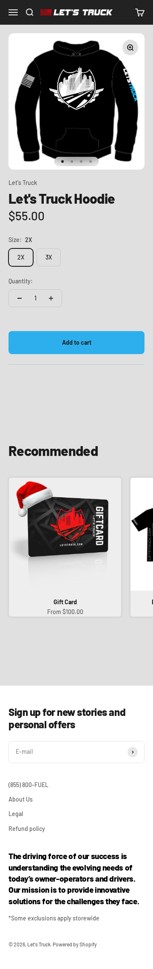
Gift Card (65, 602)
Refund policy (26, 828)
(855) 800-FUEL (28, 784)
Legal (15, 813)
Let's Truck (22, 182)
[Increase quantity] (51, 298)
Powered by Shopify (75, 944)
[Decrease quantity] (19, 298)
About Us (20, 799)
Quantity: (20, 281)
